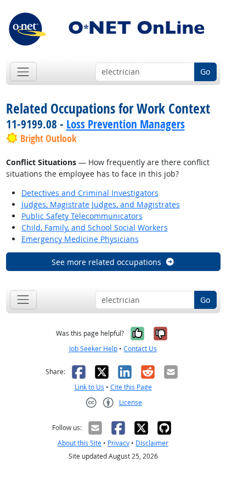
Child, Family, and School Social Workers (94, 227)
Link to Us (89, 387)
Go (205, 71)
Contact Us (140, 348)
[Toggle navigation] (23, 71)
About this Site (79, 443)
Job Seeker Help (93, 348)
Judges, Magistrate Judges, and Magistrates (100, 204)
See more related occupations (106, 262)
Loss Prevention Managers (125, 124)
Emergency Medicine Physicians (80, 239)
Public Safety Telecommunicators (82, 216)
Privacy (118, 443)
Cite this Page (131, 387)
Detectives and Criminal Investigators (90, 193)
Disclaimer (151, 443)
